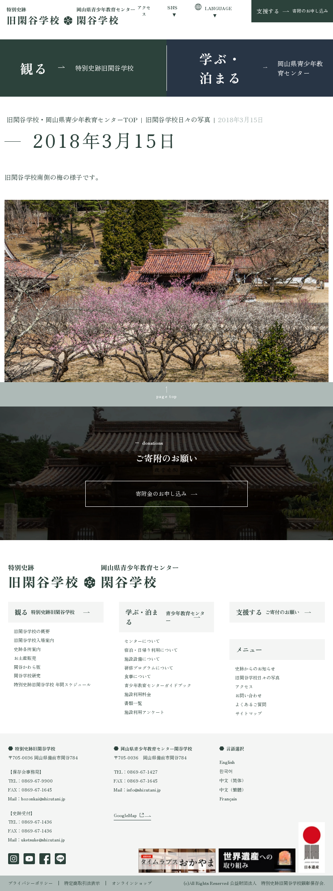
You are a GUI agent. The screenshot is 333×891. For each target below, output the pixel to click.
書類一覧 (133, 703)
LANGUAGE (218, 8)
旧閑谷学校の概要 (32, 631)
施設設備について (142, 658)
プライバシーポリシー (30, 883)
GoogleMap (125, 815)
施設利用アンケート (144, 712)
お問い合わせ (248, 695)
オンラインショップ (132, 883)
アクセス (144, 10)
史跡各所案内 (27, 649)
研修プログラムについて (148, 667)
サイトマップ (248, 713)
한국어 (226, 771)
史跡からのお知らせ (255, 668)
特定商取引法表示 (82, 883)
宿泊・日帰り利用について (151, 650)
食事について (137, 676)
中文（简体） (232, 780)
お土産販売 (25, 658)
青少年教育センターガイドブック (157, 685)
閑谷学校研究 (27, 675)
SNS (172, 7)
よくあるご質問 (250, 704)
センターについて (142, 641)
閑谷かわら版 (27, 667)
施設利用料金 (137, 694)
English (227, 762)
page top (166, 396)
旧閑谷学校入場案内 (34, 640)
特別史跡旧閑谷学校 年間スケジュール (52, 684)
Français (228, 798)
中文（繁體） (232, 789)
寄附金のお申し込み (161, 493)
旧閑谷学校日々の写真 (257, 677)
